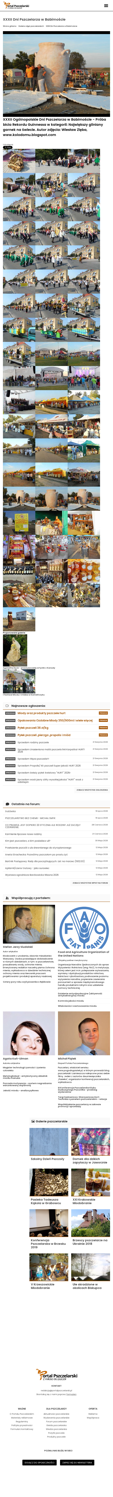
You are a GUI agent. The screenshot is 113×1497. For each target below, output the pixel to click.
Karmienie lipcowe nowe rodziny (56, 834)
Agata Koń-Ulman (15, 1058)
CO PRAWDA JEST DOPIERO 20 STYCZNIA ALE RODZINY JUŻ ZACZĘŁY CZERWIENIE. (56, 826)
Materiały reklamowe (22, 1417)
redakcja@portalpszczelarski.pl (56, 1390)
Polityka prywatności (21, 1425)
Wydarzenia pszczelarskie (56, 1417)
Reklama (93, 1413)
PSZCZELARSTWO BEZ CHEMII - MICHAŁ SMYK (56, 818)
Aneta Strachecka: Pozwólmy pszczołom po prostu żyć (56, 854)
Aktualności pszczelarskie (56, 1413)
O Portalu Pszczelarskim (22, 1413)
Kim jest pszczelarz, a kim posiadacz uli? (56, 840)
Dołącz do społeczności (39, 1462)
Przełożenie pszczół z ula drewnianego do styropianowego (56, 847)
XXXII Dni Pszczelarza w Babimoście (34, 19)
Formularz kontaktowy (22, 1429)
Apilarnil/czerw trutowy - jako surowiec (56, 868)
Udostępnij (8, 144)
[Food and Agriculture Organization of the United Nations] (84, 927)
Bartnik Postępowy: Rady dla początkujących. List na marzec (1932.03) (56, 861)
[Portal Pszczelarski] (16, 4)
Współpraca (93, 1417)
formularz (71, 1394)
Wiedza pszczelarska (56, 1429)
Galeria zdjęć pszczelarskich (31, 26)
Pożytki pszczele (56, 1432)
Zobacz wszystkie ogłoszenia (92, 790)
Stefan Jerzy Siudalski (18, 947)
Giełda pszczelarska (56, 1425)
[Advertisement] (14, 1161)
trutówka (56, 811)
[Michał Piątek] (84, 1033)
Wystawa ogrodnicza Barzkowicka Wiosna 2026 (56, 874)
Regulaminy (22, 1421)
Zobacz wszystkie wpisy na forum (90, 883)
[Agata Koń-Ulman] (29, 1033)
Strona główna (9, 26)
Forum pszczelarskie (56, 1421)
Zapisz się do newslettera (77, 1462)
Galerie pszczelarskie (51, 1121)
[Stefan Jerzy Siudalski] (29, 924)
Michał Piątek (67, 1058)
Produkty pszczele (56, 1436)
